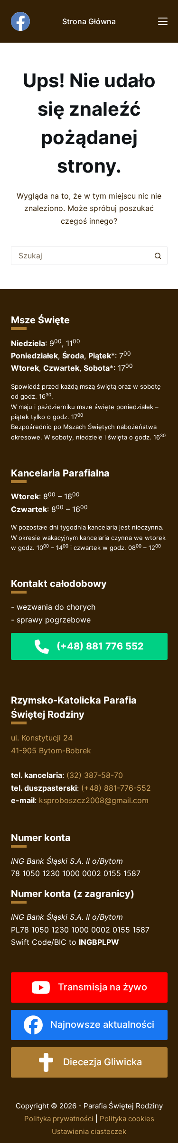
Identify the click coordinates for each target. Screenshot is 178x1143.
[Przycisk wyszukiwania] (158, 256)
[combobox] (80, 255)
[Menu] (163, 21)
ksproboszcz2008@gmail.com (94, 800)
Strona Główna (89, 21)
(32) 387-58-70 (94, 775)
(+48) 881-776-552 (116, 788)
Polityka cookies (127, 1118)
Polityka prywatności (59, 1118)
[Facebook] (20, 21)
